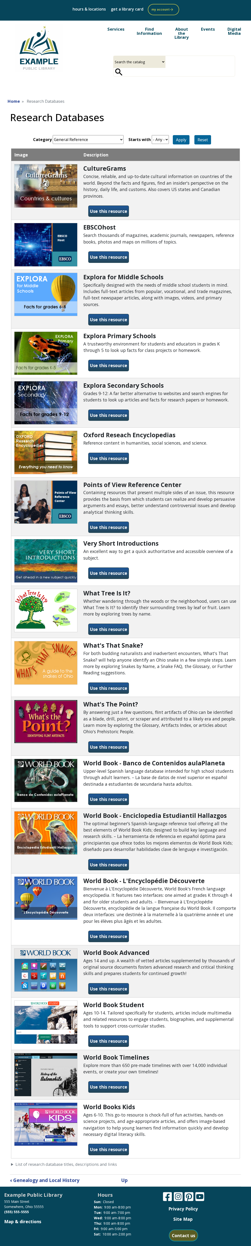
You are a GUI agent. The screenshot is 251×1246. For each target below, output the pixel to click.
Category (42, 139)
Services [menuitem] (116, 29)
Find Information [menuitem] (149, 31)
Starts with (139, 139)
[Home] (39, 48)
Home (14, 101)
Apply (181, 139)
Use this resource (109, 211)
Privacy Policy (183, 1209)
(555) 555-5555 (16, 1211)
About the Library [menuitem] (182, 33)
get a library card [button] (127, 9)
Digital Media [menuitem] (234, 31)
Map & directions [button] (22, 1221)
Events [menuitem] (208, 29)
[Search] (118, 72)
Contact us (183, 1235)
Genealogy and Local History (44, 1180)
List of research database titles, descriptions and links (66, 1164)
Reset (203, 139)
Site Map (183, 1219)
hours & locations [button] (89, 9)
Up (124, 1180)
